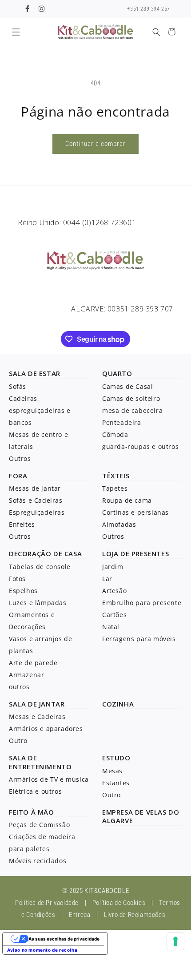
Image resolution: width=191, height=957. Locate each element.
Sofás (17, 386)
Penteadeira (121, 422)
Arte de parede (33, 662)
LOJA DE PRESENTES (135, 553)
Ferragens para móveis (139, 638)
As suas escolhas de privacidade (63, 938)
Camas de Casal (127, 386)
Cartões (114, 614)
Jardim (112, 566)
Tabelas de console (40, 566)
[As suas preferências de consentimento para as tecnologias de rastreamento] (175, 941)
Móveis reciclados (37, 860)
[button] (16, 32)
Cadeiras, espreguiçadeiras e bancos (40, 410)
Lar (107, 578)
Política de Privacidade (47, 903)
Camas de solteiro (131, 398)
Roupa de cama (127, 500)
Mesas (112, 771)
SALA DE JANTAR (36, 703)
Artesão (114, 590)
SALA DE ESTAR (34, 373)
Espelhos (23, 590)
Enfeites (22, 524)
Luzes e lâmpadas (38, 602)
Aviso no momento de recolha (42, 950)
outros (19, 686)
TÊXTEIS (115, 475)
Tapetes (114, 488)
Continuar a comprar (95, 144)
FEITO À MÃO (31, 812)
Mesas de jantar (35, 488)
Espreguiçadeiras (37, 512)
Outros (20, 458)
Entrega (79, 915)
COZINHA (118, 703)
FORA (18, 475)
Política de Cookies (118, 903)
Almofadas (119, 524)
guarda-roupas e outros (140, 446)
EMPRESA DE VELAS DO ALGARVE (140, 816)
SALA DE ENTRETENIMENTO (40, 762)
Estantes (116, 783)
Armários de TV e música (49, 779)
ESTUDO (116, 757)
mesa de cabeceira (132, 410)
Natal (110, 626)
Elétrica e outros (35, 791)
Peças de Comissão (39, 824)
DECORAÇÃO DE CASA (45, 553)
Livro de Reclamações (134, 915)
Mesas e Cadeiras (37, 716)
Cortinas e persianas (135, 512)
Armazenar (26, 674)
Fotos (17, 578)
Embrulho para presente (141, 602)
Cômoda (115, 434)
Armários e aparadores (46, 728)
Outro (18, 740)
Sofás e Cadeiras (36, 500)
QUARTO (117, 373)
